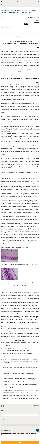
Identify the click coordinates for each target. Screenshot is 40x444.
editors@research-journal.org (6, 430)
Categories (19, 1)
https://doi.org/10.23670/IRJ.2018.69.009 (32, 17)
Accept (20, 442)
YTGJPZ (37, 18)
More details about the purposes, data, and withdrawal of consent (11, 439)
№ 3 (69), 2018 (36, 22)
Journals (37, 1)
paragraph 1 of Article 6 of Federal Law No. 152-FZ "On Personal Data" (11, 422)
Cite (9, 27)
